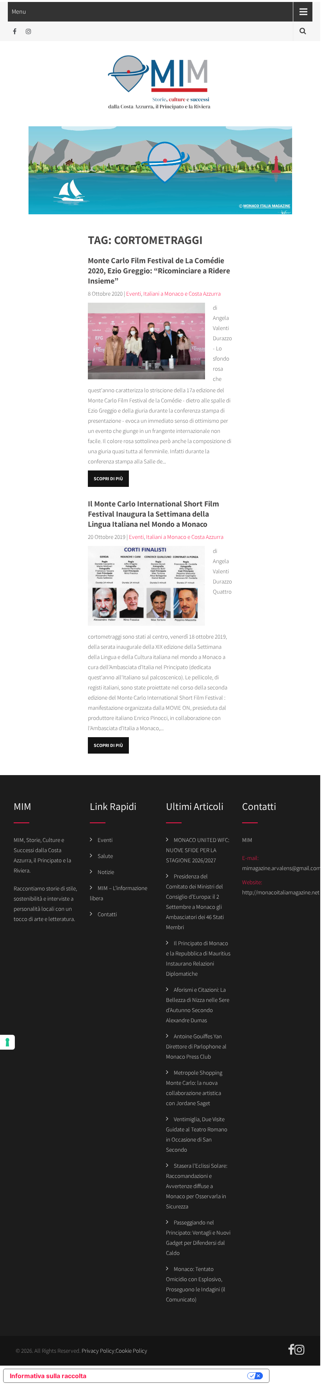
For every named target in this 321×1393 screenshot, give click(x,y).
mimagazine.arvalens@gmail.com (281, 868)
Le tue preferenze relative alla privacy (170, 1376)
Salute (105, 856)
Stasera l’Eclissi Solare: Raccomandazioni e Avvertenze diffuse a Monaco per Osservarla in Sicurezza (196, 1186)
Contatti (107, 914)
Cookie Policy (131, 1350)
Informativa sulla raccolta (48, 1376)
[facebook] (14, 31)
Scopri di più (108, 478)
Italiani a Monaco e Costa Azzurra (182, 293)
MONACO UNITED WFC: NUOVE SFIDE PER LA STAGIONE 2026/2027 (197, 850)
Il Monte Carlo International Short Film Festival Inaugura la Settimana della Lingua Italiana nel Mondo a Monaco (153, 514)
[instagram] (28, 31)
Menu (19, 11)
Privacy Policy (98, 1350)
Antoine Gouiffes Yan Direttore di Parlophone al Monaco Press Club (196, 1046)
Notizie (106, 872)
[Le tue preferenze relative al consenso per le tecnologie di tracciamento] (7, 1042)
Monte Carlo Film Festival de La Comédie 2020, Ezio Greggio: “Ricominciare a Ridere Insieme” (159, 270)
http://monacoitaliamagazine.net (280, 892)
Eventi (133, 293)
